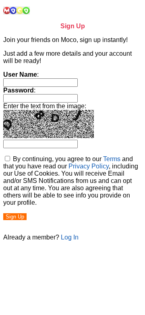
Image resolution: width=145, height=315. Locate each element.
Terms (111, 158)
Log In (70, 237)
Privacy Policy (88, 166)
